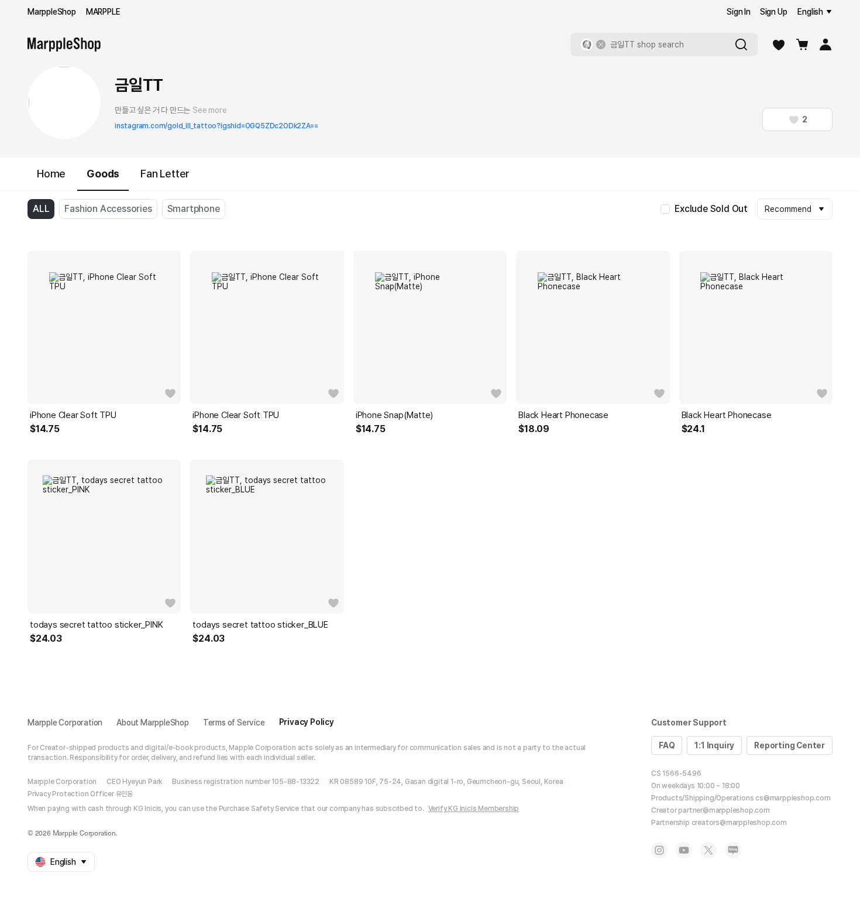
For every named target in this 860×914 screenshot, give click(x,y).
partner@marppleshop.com (723, 810)
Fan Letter (165, 173)
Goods (103, 173)
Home (51, 173)
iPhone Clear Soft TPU (73, 415)
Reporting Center (789, 745)
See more (209, 110)
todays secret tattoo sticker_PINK (96, 624)
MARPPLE (103, 11)
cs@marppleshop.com (792, 798)
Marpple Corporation (64, 722)
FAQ (667, 745)
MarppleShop (51, 11)
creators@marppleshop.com (739, 823)
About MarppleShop (152, 722)
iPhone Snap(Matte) (394, 415)
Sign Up (773, 11)
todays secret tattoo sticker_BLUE (260, 624)
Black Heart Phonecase (563, 415)
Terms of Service (234, 722)
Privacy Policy (306, 722)
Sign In (739, 11)
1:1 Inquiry (714, 745)
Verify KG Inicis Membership (474, 809)
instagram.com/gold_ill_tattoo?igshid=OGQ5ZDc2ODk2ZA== (216, 126)
